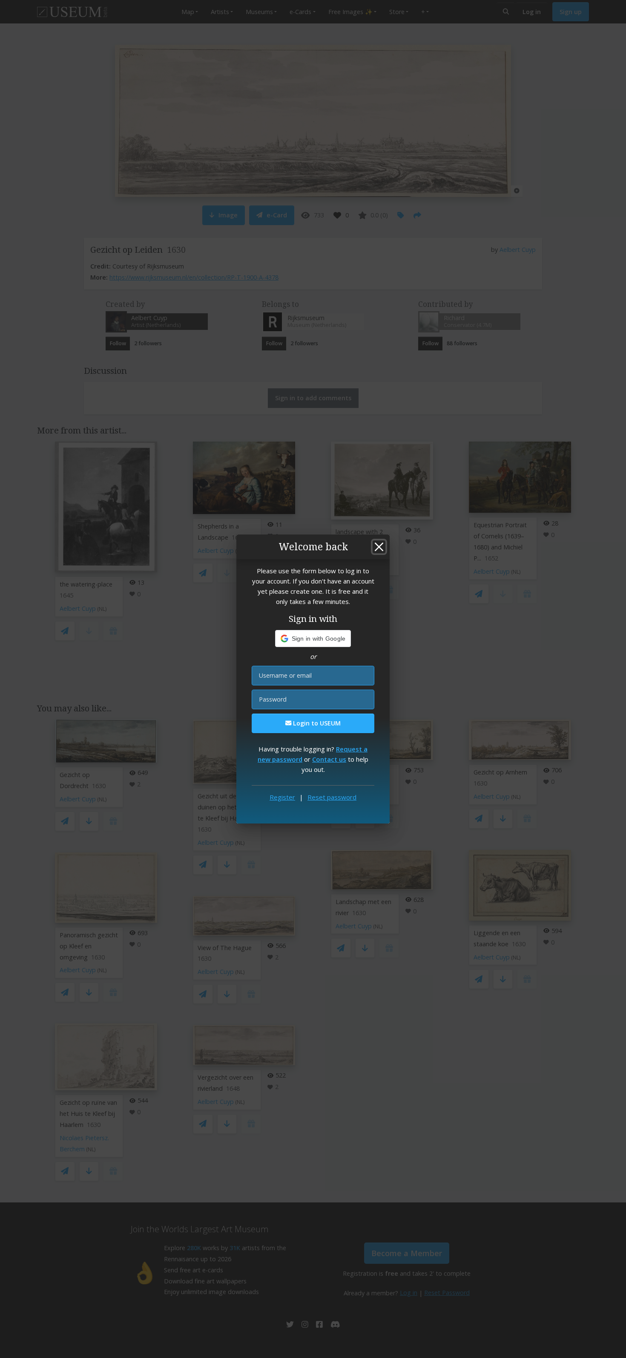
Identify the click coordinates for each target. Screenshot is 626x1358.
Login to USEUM (316, 723)
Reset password (331, 797)
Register (282, 797)
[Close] (379, 546)
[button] (313, 638)
